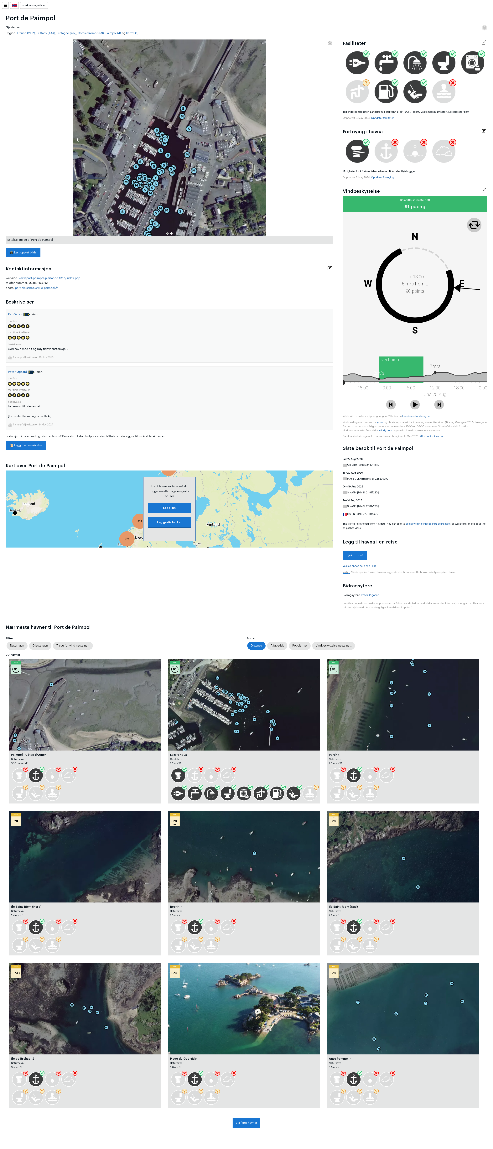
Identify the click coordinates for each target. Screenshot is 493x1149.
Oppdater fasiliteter (382, 118)
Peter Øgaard (17, 372)
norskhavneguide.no (34, 5)
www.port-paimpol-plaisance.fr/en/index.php (49, 278)
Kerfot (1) (132, 33)
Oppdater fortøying (382, 177)
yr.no (380, 422)
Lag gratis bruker (169, 522)
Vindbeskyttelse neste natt (333, 645)
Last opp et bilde (23, 252)
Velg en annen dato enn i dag (359, 566)
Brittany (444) (46, 33)
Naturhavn (17, 645)
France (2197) (26, 33)
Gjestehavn (40, 645)
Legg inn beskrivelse (26, 445)
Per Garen (15, 314)
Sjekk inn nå (355, 555)
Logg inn (169, 508)
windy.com (385, 430)
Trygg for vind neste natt (72, 645)
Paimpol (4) (113, 33)
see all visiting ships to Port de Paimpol (428, 524)
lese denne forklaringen (415, 416)
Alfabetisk (277, 645)
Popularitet (299, 645)
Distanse (256, 645)
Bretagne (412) (66, 33)
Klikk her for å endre (431, 436)
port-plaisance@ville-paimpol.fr (36, 288)
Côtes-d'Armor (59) (91, 33)
